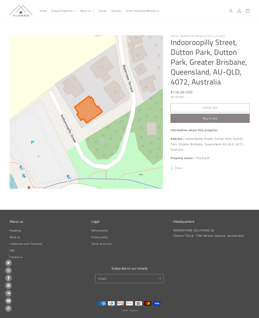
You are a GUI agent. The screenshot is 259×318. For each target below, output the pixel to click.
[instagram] (8, 270)
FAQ (11, 250)
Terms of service (101, 244)
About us (14, 237)
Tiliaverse (133, 310)
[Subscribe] (159, 278)
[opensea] (8, 308)
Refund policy (99, 230)
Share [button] (178, 168)
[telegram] (8, 293)
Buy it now (210, 118)
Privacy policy (99, 237)
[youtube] (8, 300)
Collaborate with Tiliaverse (25, 244)
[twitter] (8, 263)
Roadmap (15, 230)
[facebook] (8, 278)
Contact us (16, 257)
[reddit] (8, 285)
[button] (63, 11)
